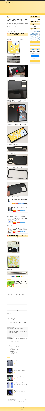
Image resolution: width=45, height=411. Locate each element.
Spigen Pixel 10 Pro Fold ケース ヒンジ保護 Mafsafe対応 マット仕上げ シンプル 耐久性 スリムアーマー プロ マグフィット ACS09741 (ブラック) (20, 207)
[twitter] (11, 276)
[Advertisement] (22, 8)
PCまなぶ (8, 0)
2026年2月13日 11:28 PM (12, 318)
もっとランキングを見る (33, 26)
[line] (18, 276)
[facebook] (13, 276)
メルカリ (15, 211)
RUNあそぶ (6, 0)
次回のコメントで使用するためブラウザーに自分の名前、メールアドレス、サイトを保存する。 (17, 308)
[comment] (21, 276)
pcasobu (38, 31)
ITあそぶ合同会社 (22, 407)
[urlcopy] (23, 276)
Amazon (15, 210)
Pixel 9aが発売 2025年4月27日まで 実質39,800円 (19, 382)
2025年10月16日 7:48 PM (11, 327)
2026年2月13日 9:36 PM (11, 313)
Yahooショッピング (23, 210)
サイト (7, 305)
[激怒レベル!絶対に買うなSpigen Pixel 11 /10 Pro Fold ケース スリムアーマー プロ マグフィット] (14, 276)
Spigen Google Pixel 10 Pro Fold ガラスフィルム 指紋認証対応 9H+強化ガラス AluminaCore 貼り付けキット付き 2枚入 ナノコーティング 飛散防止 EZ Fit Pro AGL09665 (20, 229)
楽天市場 (18, 210)
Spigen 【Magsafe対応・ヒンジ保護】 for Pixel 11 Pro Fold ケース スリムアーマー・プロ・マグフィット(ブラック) (19, 200)
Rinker (15, 220)
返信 (26, 342)
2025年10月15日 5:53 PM (11, 337)
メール (8, 302)
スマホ (8, 289)
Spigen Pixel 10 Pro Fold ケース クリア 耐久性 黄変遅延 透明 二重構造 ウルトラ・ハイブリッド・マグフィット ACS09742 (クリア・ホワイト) (20, 219)
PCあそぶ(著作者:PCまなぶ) (9, 2)
